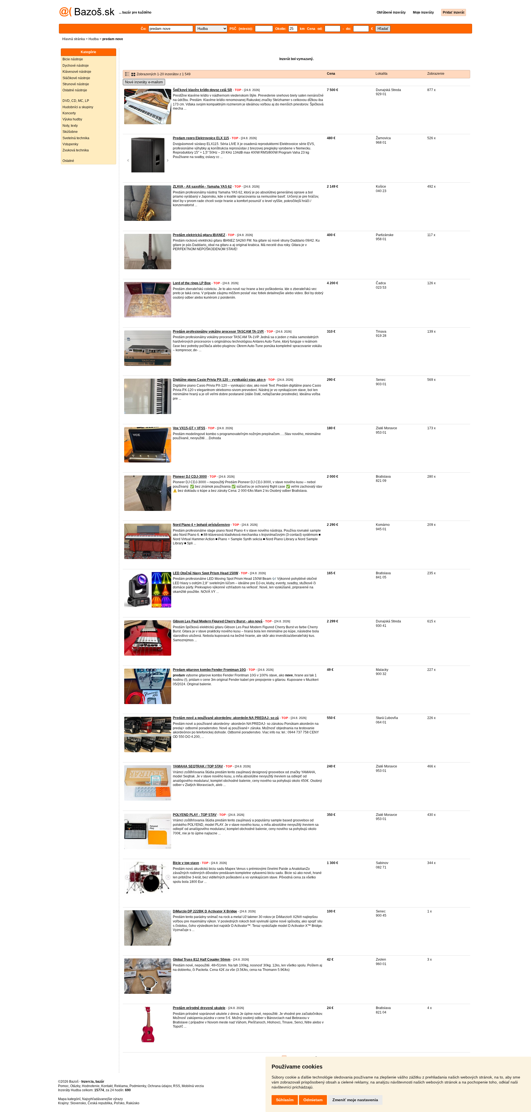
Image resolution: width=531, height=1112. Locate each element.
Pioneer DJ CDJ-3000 (190, 477)
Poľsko (119, 1103)
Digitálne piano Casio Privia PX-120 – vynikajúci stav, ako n (219, 380)
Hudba (93, 39)
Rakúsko (132, 1103)
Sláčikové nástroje (76, 78)
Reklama (121, 1086)
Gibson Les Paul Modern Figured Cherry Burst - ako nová (217, 621)
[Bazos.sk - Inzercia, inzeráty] (86, 15)
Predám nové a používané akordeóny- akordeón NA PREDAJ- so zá (226, 718)
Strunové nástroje (76, 84)
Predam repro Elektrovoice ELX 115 (201, 138)
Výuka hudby (72, 119)
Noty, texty (70, 126)
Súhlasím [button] (284, 1100)
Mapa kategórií (69, 1099)
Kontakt (107, 1086)
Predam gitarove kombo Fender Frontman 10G (209, 670)
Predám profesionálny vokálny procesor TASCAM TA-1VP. (218, 331)
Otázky (75, 1086)
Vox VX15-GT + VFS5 (189, 428)
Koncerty (69, 113)
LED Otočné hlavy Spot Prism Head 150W (205, 573)
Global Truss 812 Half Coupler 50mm (201, 959)
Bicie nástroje (73, 59)
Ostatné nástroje (75, 90)
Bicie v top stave (186, 863)
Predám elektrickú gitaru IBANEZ (199, 235)
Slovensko (78, 1103)
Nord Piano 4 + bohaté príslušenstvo (201, 525)
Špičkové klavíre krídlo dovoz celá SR (202, 90)
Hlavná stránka (73, 39)
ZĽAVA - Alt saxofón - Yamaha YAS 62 (202, 186)
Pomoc (63, 1086)
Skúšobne (70, 132)
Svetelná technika (76, 138)
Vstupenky (70, 144)
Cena (331, 74)
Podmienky (137, 1086)
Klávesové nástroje (77, 72)
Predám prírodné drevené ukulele (199, 1008)
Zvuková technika (76, 150)
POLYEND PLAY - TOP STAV (195, 815)
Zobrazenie (435, 74)
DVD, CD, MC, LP (76, 101)
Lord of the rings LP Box (192, 283)
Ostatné (68, 161)
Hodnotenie (91, 1086)
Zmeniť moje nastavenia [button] (355, 1100)
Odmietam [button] (312, 1100)
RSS (176, 1086)
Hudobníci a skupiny (78, 107)
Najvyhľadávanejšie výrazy (102, 1099)
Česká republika (100, 1103)
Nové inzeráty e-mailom (144, 82)
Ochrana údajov (159, 1086)
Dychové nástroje (76, 66)
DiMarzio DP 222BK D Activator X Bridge (205, 911)
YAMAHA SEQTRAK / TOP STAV (198, 766)
